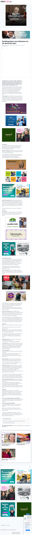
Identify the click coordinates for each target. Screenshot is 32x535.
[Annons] (16, 25)
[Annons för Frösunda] (16, 125)
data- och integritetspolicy (29, 519)
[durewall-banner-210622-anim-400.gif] (23, 249)
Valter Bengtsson (5, 45)
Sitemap (8, 525)
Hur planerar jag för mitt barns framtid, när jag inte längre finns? (23, 444)
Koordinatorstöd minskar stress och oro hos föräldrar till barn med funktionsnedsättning (8, 444)
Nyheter (23, 45)
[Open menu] (30, 1)
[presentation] (8, 438)
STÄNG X (27, 514)
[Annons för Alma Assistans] (16, 34)
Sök (1, 465)
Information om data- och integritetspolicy (27, 526)
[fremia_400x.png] (8, 135)
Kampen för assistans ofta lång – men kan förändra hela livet (8, 459)
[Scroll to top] (2, 531)
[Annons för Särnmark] (16, 239)
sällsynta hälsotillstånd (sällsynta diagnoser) (9, 422)
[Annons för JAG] (23, 141)
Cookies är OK (28, 530)
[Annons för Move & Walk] (16, 181)
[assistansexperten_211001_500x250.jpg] (16, 113)
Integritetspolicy (3, 525)
